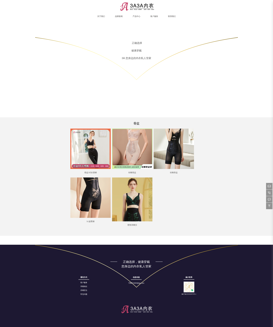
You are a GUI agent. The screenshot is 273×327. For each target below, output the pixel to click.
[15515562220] (269, 193)
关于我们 (101, 16)
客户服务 (154, 16)
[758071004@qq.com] (269, 186)
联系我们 (172, 16)
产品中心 (136, 16)
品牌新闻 (119, 16)
